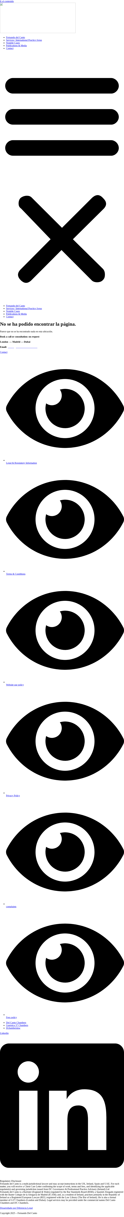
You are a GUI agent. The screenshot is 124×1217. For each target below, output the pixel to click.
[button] (62, 177)
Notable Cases (13, 43)
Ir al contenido (7, 1)
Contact (9, 48)
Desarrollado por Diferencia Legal (16, 1208)
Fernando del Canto (15, 37)
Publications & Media (16, 45)
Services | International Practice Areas (24, 40)
